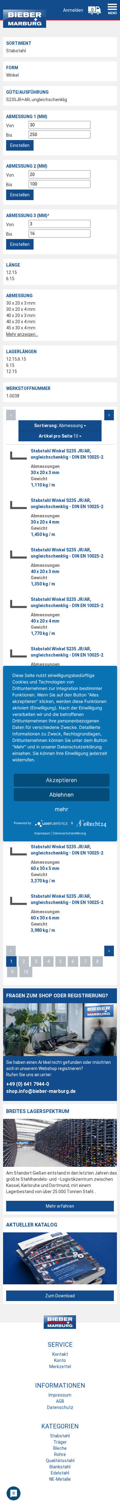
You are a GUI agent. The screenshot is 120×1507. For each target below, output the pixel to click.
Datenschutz (60, 1407)
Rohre (60, 1454)
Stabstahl (16, 50)
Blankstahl (60, 1466)
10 (59, 436)
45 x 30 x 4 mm (20, 327)
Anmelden (73, 10)
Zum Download (60, 1295)
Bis (9, 135)
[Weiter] (109, 415)
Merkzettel (60, 1366)
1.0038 (12, 395)
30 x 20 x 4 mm (20, 309)
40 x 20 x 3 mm (20, 315)
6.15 (10, 278)
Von (10, 125)
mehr (61, 809)
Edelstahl (60, 1473)
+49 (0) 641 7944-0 (27, 1084)
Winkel (12, 75)
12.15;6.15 (16, 359)
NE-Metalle (60, 1479)
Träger (60, 1442)
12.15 (11, 272)
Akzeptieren (61, 780)
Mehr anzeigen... (22, 334)
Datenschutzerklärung (69, 833)
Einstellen (20, 145)
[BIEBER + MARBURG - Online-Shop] (24, 17)
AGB (60, 1401)
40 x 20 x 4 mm (20, 321)
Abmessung (59, 425)
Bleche (60, 1448)
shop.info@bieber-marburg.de (41, 1091)
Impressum (60, 1395)
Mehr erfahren (60, 1206)
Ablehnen (61, 794)
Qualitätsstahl (60, 1460)
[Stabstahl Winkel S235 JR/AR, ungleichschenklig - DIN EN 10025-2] (18, 455)
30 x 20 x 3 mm (20, 303)
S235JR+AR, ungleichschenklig (36, 99)
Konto (60, 1360)
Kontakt (60, 1354)
